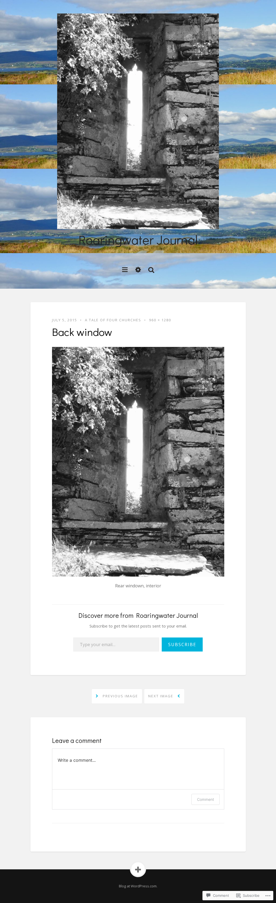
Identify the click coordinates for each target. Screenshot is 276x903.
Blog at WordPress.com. (138, 886)
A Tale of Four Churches (113, 320)
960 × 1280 (160, 320)
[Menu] (125, 269)
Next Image (161, 696)
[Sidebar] (138, 269)
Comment (205, 799)
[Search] (151, 269)
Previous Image (119, 696)
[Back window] (138, 461)
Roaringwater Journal (138, 239)
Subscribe (182, 644)
